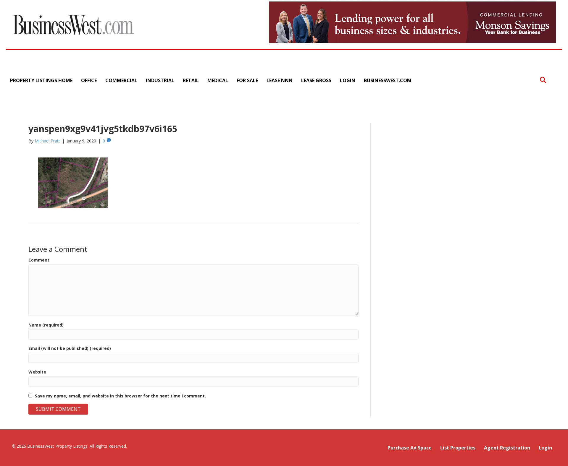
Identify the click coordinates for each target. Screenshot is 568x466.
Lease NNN (280, 80)
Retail (191, 80)
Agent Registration (507, 447)
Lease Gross (316, 80)
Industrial (160, 80)
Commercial (121, 80)
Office (89, 80)
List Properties (457, 447)
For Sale (247, 80)
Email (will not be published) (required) (69, 348)
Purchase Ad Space (410, 447)
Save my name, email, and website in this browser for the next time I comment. (120, 396)
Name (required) (46, 325)
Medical (217, 80)
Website (37, 372)
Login (347, 80)
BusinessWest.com (388, 80)
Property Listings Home (41, 80)
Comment (38, 260)
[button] (543, 80)
